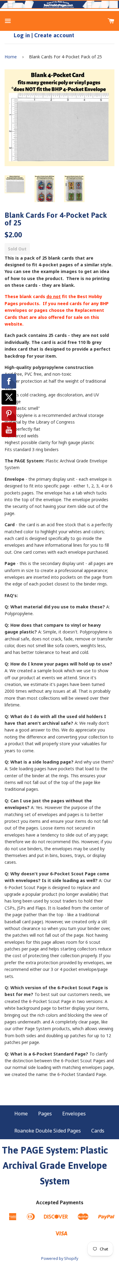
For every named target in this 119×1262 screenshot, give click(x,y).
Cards (97, 1130)
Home (11, 57)
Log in (22, 35)
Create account (54, 35)
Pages (45, 1113)
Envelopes (74, 1113)
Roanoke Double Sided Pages (47, 1130)
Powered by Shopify (59, 1258)
